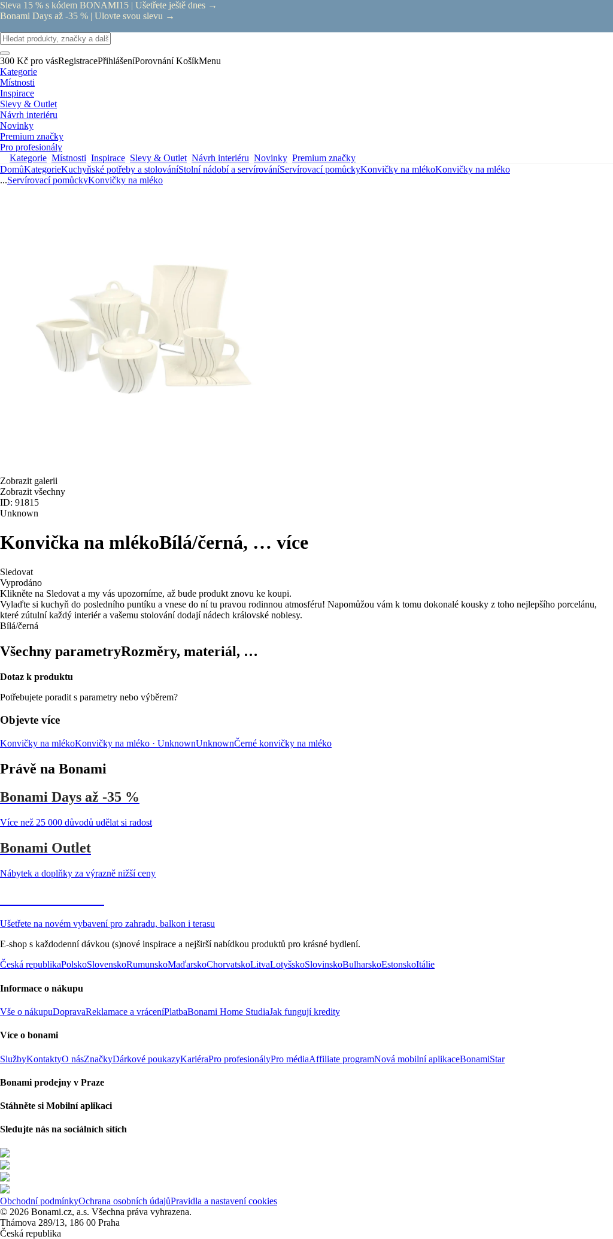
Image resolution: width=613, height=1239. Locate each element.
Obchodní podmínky (39, 1201)
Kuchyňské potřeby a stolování (119, 169)
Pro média (290, 1059)
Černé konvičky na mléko (283, 743)
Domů (12, 169)
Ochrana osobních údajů (124, 1201)
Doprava (69, 1012)
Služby (13, 1059)
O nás (73, 1059)
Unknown (215, 743)
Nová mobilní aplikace (417, 1059)
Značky (98, 1059)
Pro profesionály (239, 1059)
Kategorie (42, 169)
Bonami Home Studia (228, 1012)
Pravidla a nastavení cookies (224, 1201)
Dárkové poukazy (146, 1059)
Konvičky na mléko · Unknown (135, 743)
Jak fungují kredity (304, 1012)
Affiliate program (341, 1059)
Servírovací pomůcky (320, 169)
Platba (175, 1012)
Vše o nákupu (26, 1012)
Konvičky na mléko (472, 169)
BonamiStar (482, 1059)
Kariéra (194, 1059)
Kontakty (44, 1059)
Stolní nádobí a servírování (229, 169)
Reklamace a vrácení (125, 1012)
